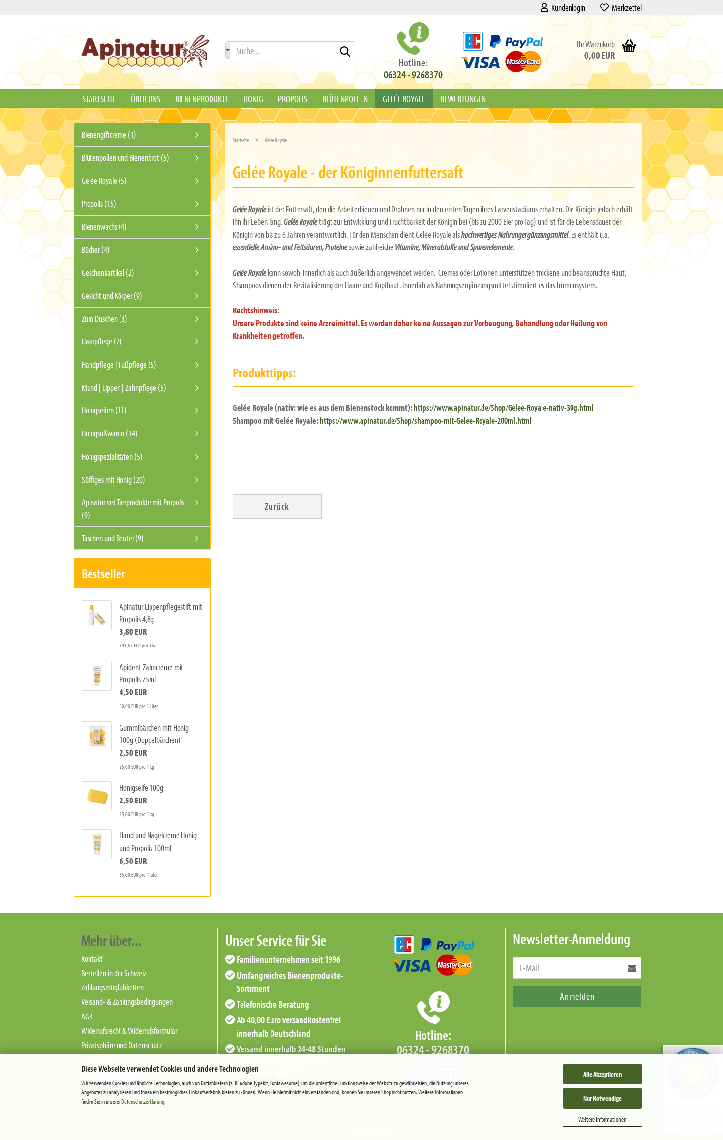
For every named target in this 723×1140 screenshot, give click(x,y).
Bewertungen (463, 98)
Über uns (145, 98)
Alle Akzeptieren (602, 1074)
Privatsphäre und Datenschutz (121, 1044)
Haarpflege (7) (102, 341)
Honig (253, 98)
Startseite (99, 98)
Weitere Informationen (602, 1119)
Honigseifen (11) (104, 410)
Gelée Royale (404, 98)
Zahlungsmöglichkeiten (112, 987)
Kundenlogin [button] (566, 7)
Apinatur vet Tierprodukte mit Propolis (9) (133, 508)
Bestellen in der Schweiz (114, 973)
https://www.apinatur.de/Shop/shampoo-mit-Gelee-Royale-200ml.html (426, 420)
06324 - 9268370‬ (413, 74)
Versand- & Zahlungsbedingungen (127, 1001)
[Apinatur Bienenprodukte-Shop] (146, 51)
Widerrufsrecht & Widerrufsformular (129, 1030)
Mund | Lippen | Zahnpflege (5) (124, 387)
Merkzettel (625, 7)
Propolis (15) (99, 203)
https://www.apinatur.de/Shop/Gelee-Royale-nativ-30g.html (504, 407)
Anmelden (577, 996)
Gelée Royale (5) (104, 180)
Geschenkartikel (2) (108, 272)
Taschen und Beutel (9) (113, 538)
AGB (86, 1016)
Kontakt (92, 958)
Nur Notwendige (602, 1098)
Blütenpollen (345, 98)
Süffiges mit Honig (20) (113, 479)
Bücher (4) (96, 249)
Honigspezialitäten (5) (112, 456)
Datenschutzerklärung (142, 1101)
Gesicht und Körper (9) (112, 295)
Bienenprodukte (202, 98)
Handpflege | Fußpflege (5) (119, 364)
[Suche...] (227, 50)
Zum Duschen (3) (104, 318)
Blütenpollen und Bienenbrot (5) (125, 157)
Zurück (277, 506)
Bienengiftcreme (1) (109, 134)
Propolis (292, 98)
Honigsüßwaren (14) (110, 433)
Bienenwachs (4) (104, 226)
